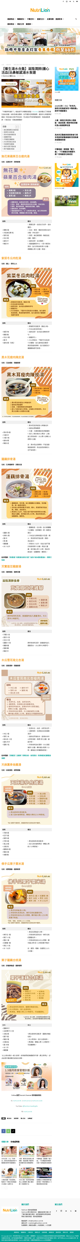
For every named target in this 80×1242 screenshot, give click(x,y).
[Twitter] (73, 1)
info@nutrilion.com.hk (35, 1221)
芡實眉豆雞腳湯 (9, 139)
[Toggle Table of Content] (16, 127)
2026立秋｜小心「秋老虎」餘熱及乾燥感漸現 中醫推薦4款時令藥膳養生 (9, 1161)
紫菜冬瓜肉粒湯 (9, 132)
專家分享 (20, 24)
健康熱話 (10, 19)
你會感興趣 (15, 1142)
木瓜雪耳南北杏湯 (10, 142)
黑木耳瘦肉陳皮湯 (10, 135)
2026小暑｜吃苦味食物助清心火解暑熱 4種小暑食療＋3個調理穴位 (26, 1182)
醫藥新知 (20, 19)
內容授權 (41, 1225)
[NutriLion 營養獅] (40, 10)
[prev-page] (2, 1188)
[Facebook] (63, 1)
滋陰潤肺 (16, 1118)
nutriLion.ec (27, 1101)
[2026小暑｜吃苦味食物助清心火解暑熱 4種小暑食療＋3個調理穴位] (26, 1172)
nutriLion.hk (17, 1101)
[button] (76, 19)
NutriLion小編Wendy (9, 76)
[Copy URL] (13, 1131)
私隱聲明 (24, 1225)
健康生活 (40, 19)
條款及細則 (32, 1225)
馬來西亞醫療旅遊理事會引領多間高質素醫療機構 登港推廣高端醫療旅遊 (66, 137)
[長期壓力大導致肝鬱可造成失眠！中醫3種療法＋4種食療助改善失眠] (44, 1172)
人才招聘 (48, 1225)
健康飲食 (59, 19)
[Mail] (70, 1)
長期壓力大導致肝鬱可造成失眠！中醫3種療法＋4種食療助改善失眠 (44, 1182)
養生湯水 (9, 1118)
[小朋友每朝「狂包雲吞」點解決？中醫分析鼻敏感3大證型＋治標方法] (9, 1172)
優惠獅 (28, 24)
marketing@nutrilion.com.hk (37, 1223)
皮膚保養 (50, 19)
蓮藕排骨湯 (7, 137)
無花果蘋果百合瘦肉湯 (11, 130)
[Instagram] (66, 1)
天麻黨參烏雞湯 (9, 144)
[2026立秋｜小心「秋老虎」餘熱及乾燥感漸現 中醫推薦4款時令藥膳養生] (9, 1151)
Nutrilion (36, 112)
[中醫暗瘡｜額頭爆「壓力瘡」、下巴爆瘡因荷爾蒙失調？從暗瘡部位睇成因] (44, 1151)
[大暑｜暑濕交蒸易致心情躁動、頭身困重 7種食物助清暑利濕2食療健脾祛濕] (26, 1151)
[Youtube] (77, 1)
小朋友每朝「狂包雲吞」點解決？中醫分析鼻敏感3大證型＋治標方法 (8, 1182)
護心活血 (23, 1118)
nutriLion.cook (37, 1101)
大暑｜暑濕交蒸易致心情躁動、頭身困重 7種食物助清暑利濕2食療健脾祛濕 (66, 122)
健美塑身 (10, 24)
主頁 (2, 65)
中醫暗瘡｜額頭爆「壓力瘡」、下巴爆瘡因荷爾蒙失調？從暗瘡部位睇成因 (44, 1161)
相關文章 (5, 1142)
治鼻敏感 (30, 1118)
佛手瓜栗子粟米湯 (10, 146)
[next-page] (6, 1188)
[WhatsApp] (8, 1131)
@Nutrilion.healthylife (30, 1106)
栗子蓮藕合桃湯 (9, 149)
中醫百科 (30, 19)
